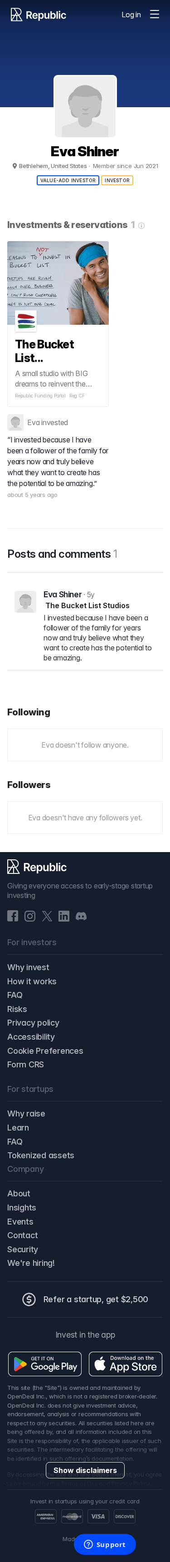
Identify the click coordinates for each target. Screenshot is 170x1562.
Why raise (26, 1113)
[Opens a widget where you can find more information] (104, 1545)
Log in (131, 14)
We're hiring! (31, 1263)
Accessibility (31, 1036)
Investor (117, 180)
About (18, 1193)
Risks (17, 1009)
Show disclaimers (85, 1470)
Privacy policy (33, 1022)
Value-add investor (68, 180)
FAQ (14, 995)
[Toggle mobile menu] (154, 14)
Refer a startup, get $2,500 (96, 1299)
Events (20, 1221)
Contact (22, 1235)
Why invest (28, 967)
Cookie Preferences (45, 1051)
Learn (18, 1127)
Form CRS (25, 1064)
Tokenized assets (40, 1155)
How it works (32, 981)
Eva (33, 422)
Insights (21, 1207)
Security (22, 1249)
